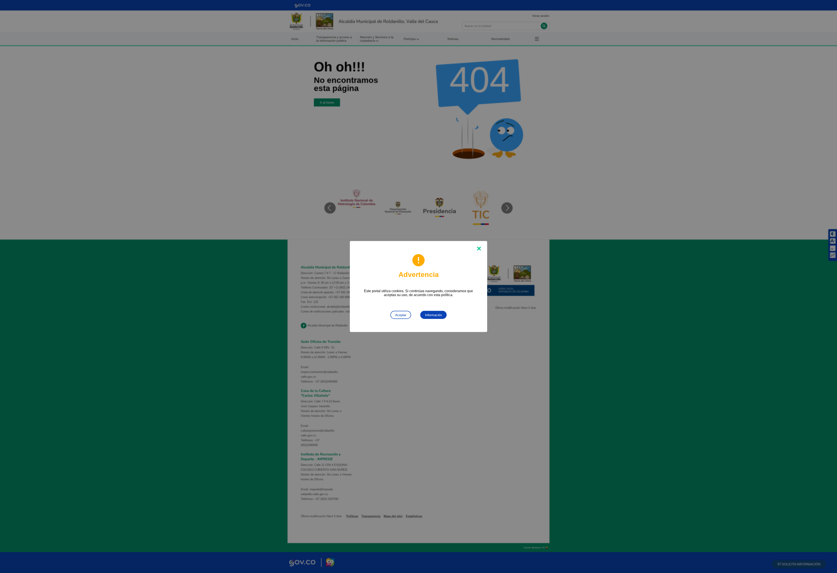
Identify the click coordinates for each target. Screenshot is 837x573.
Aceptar (400, 315)
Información (433, 315)
